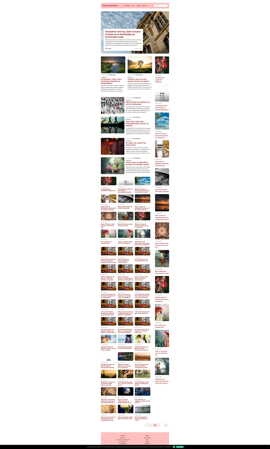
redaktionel (103, 77)
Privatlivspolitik (180, 446)
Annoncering (127, 5)
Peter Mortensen (112, 74)
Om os (133, 5)
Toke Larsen (108, 48)
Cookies (138, 5)
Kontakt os (144, 5)
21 (166, 425)
